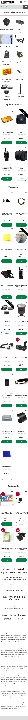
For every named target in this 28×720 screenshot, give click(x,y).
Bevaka (21, 178)
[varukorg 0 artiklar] (25, 2)
